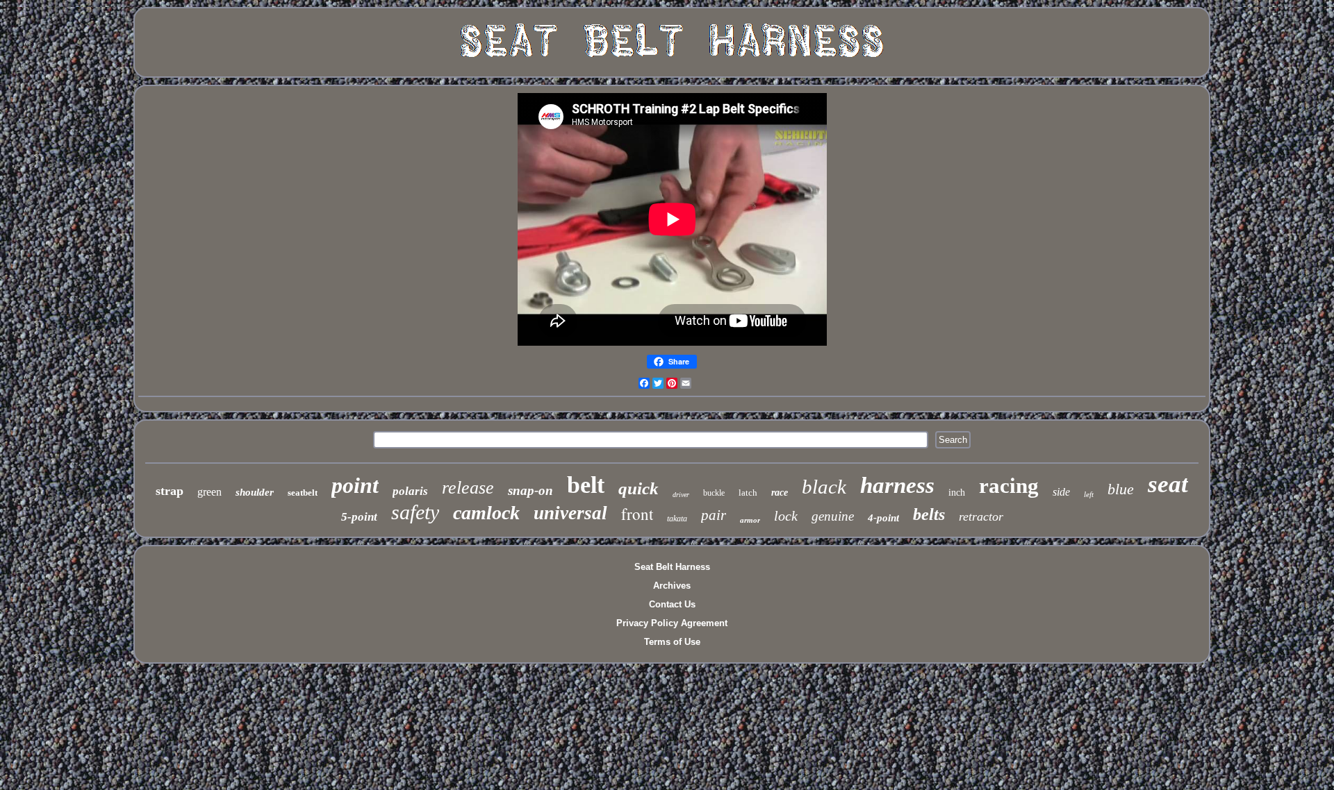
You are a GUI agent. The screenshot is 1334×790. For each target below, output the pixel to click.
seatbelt (303, 492)
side (1061, 492)
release (468, 488)
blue (1120, 489)
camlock (486, 512)
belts (929, 514)
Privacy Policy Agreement (671, 623)
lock (786, 515)
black (824, 487)
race (779, 492)
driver (681, 494)
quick (638, 488)
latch (748, 492)
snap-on (530, 490)
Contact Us (672, 604)
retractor (981, 516)
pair (713, 515)
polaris (410, 491)
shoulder (255, 492)
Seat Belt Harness (672, 567)
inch (956, 492)
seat (1168, 484)
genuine (833, 516)
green (209, 492)
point (355, 485)
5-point (359, 516)
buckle (714, 493)
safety (415, 512)
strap (169, 491)
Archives (672, 585)
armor (750, 520)
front (637, 513)
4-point (883, 517)
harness (897, 485)
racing (1009, 485)
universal (570, 513)
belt (585, 485)
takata (677, 518)
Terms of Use (672, 642)
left (1089, 494)
